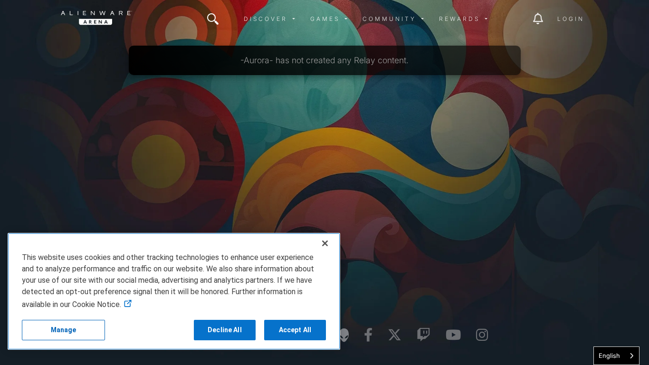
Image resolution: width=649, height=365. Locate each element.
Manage (63, 330)
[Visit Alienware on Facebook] (368, 335)
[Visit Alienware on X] (394, 335)
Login (570, 18)
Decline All (225, 330)
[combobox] (616, 355)
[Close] (325, 243)
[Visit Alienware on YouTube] (453, 335)
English (609, 355)
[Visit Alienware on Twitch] (423, 335)
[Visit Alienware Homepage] (344, 335)
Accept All (295, 330)
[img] (212, 19)
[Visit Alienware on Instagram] (482, 335)
